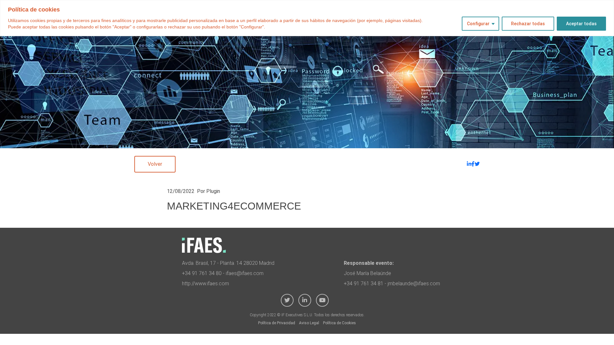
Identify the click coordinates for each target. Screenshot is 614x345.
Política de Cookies (339, 323)
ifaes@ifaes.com (245, 273)
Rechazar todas (528, 23)
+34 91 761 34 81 (363, 283)
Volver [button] (155, 164)
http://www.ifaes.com (205, 283)
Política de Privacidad (276, 323)
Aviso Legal (309, 323)
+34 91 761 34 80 (202, 273)
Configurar (478, 23)
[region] (307, 18)
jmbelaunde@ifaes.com (414, 283)
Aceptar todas (581, 23)
